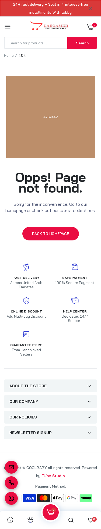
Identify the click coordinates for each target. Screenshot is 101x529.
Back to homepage (50, 234)
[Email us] (11, 467)
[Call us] (11, 482)
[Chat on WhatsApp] (11, 498)
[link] (10, 520)
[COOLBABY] (49, 27)
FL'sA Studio (53, 475)
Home (9, 55)
